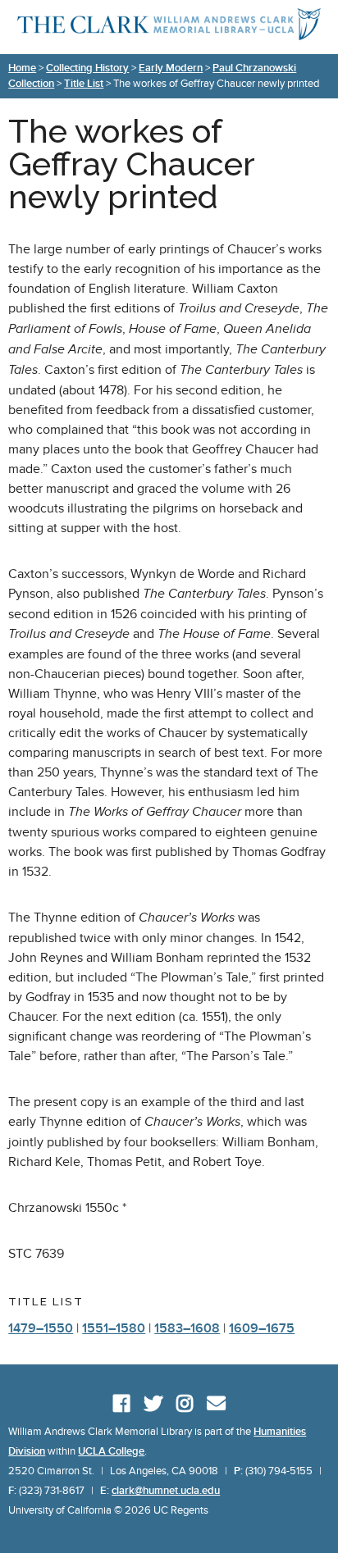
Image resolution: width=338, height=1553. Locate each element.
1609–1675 (262, 1328)
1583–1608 (187, 1328)
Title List (83, 83)
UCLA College (111, 1451)
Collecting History (87, 68)
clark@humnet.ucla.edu (166, 1490)
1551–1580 (113, 1328)
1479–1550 (40, 1328)
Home (22, 68)
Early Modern (171, 68)
